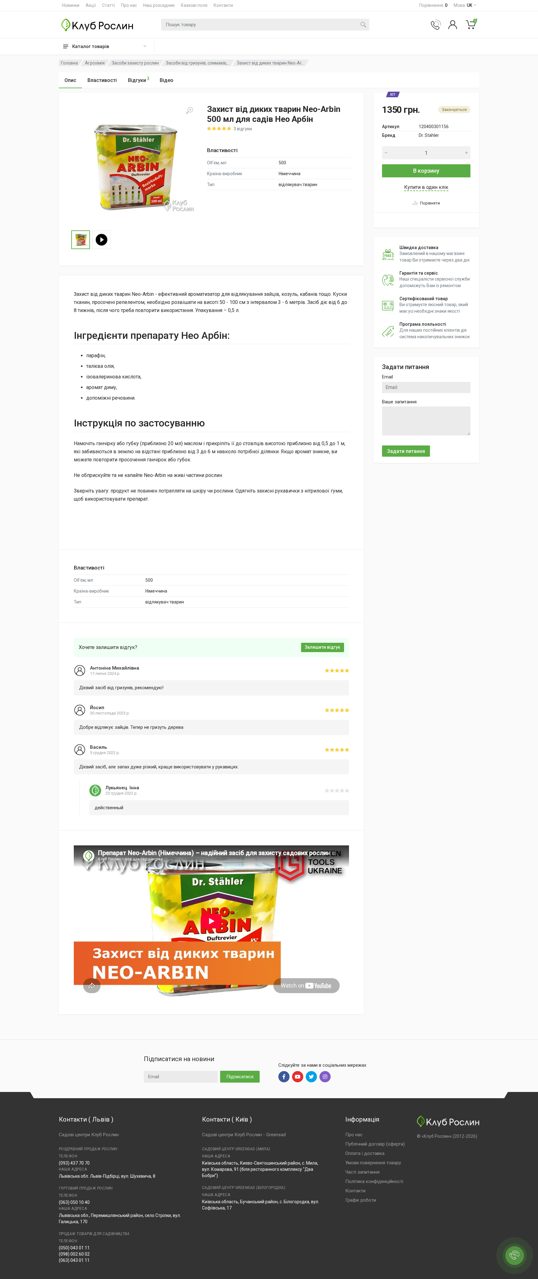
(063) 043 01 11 (74, 1260)
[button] (133, 166)
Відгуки (138, 79)
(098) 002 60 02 (74, 1254)
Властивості (102, 80)
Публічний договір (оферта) (375, 1144)
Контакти (223, 5)
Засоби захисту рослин (135, 62)
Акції (91, 5)
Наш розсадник (159, 5)
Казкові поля (194, 5)
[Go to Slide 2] (101, 239)
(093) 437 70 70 (74, 1163)
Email (387, 377)
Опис (70, 80)
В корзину (426, 170)
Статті (108, 5)
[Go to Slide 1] (80, 239)
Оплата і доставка (365, 1153)
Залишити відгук (322, 647)
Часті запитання (362, 1172)
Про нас (129, 5)
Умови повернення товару (373, 1163)
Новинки (70, 5)
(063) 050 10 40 (74, 1202)
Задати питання (406, 451)
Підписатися (239, 1076)
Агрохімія (95, 62)
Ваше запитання (399, 402)
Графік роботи (360, 1200)
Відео (166, 80)
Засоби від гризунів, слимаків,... (198, 62)
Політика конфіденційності (374, 1181)
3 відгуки (243, 128)
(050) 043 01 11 (74, 1247)
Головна (69, 62)
